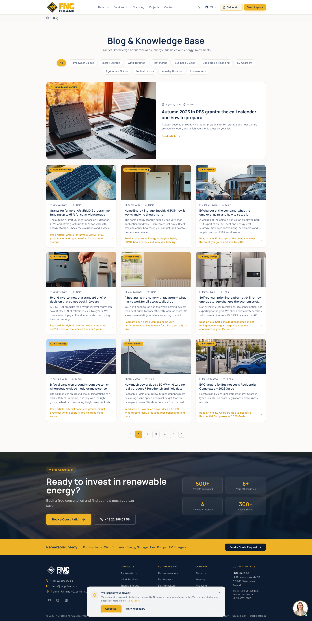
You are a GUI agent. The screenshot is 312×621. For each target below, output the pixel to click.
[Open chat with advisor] (300, 608)
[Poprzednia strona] (130, 434)
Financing (138, 7)
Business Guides (185, 62)
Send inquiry (255, 7)
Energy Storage (111, 62)
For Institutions (145, 71)
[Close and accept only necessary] (219, 592)
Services (119, 7)
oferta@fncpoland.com (64, 586)
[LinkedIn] (66, 600)
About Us (103, 7)
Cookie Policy (239, 616)
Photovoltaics (198, 71)
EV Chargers (244, 62)
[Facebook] (49, 600)
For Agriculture (167, 585)
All (61, 62)
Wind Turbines (136, 62)
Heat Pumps (160, 62)
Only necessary (135, 608)
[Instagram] (58, 600)
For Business (165, 579)
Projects (154, 7)
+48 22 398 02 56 (117, 519)
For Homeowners (168, 573)
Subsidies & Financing (216, 62)
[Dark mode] (199, 7)
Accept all (111, 608)
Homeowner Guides (82, 62)
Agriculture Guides (117, 71)
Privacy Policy (132, 600)
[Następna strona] (181, 434)
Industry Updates (171, 71)
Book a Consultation (66, 519)
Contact (169, 7)
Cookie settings (258, 616)
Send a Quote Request (243, 547)
